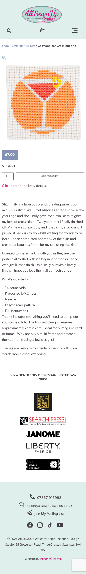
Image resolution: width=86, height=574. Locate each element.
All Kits (30, 46)
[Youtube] (60, 525)
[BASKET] (42, 29)
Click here (10, 186)
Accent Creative (51, 559)
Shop (5, 46)
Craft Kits (17, 46)
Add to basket (49, 176)
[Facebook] (30, 525)
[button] (9, 31)
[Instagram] (40, 525)
